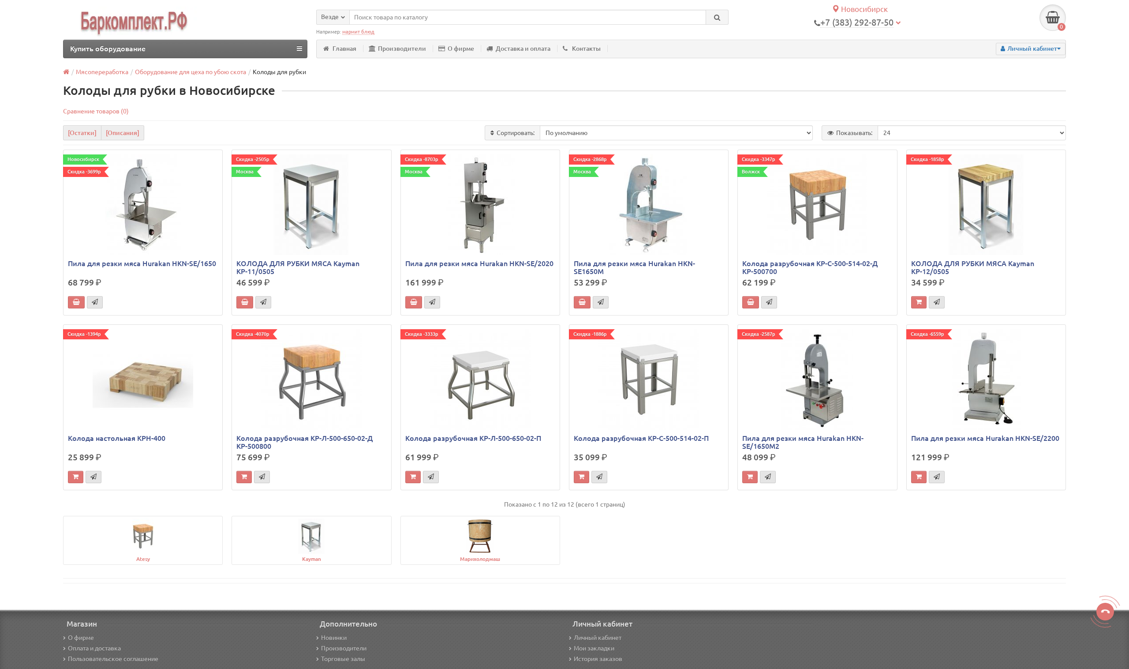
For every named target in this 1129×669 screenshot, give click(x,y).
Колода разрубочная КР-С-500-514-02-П (641, 438)
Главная (344, 48)
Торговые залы (343, 658)
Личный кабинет (597, 637)
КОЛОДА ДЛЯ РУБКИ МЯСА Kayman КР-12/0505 (972, 267)
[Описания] (122, 132)
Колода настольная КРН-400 (116, 438)
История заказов (598, 658)
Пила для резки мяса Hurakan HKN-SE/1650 (142, 263)
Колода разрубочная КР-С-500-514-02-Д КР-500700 (810, 267)
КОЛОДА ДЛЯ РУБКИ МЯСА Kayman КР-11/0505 (297, 267)
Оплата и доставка (94, 648)
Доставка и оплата (523, 48)
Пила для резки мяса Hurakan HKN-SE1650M (634, 267)
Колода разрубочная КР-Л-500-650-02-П (473, 438)
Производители (402, 48)
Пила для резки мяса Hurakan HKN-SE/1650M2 (803, 442)
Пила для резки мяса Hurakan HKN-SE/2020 (479, 263)
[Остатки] (82, 132)
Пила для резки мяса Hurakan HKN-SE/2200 (985, 438)
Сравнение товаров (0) (96, 111)
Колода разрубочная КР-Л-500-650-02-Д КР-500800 (304, 442)
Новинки (334, 637)
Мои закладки (594, 648)
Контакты (586, 48)
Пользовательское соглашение (113, 658)
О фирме (461, 48)
